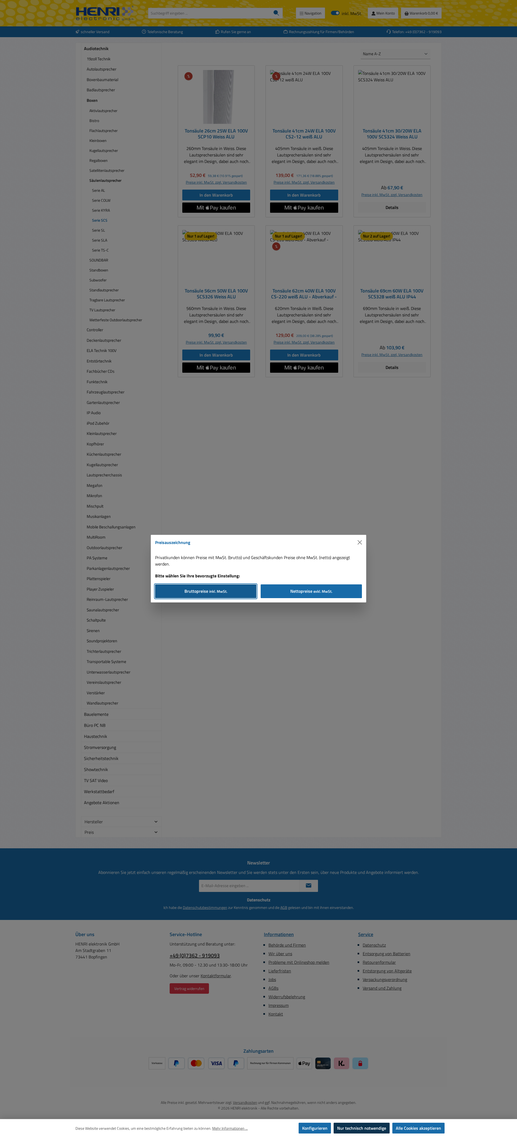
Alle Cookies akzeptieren (418, 1128)
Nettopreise (311, 591)
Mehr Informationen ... (230, 1128)
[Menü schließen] (359, 542)
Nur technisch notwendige (361, 1128)
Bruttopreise (205, 591)
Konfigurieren (314, 1128)
